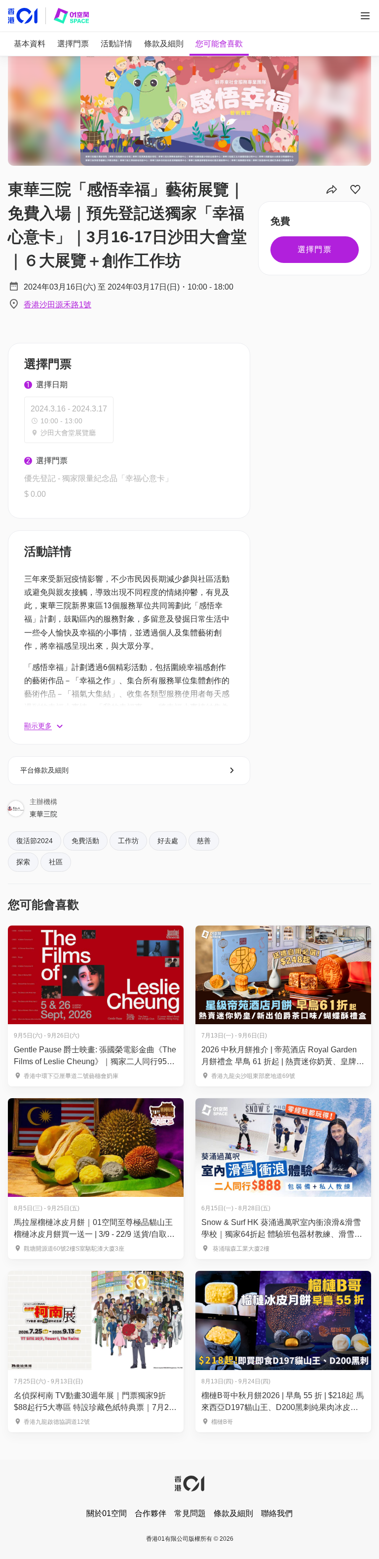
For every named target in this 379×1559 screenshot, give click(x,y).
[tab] (29, 44)
